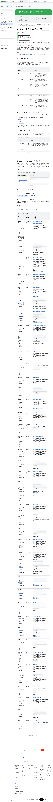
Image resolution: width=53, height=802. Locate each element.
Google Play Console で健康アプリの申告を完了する (31, 54)
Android (16, 768)
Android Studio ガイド (42, 770)
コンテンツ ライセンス (32, 741)
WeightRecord (35, 686)
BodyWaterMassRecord (37, 351)
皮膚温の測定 (21, 567)
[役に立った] (47, 24)
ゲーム (22, 767)
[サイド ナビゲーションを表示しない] (12, 800)
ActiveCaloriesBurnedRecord (38, 539)
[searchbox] (7, 10)
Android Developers (20, 24)
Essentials (26, 24)
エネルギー (22, 546)
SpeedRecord (35, 664)
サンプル (29, 6)
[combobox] (24, 1)
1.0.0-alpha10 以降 (23, 195)
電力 (21, 405)
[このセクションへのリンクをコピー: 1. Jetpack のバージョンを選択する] (35, 189)
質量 (21, 357)
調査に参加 (48, 775)
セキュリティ (17, 772)
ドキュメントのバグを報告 (49, 771)
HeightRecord (35, 639)
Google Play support (49, 773)
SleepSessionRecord (37, 576)
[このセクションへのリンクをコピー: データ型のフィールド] (31, 131)
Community (36, 6)
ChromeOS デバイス (30, 772)
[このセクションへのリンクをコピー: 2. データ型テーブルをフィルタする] (35, 199)
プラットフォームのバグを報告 (49, 768)
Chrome (16, 788)
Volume (22, 292)
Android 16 (36, 768)
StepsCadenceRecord (37, 483)
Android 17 (36, 767)
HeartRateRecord (36, 460)
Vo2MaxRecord (35, 515)
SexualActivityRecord (37, 471)
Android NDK (42, 779)
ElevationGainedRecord (37, 552)
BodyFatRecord (36, 377)
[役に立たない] (49, 24)
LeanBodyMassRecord (37, 697)
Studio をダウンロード (42, 777)
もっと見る (12, 1)
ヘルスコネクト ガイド (9, 6)
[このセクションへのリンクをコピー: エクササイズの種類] (42, 269)
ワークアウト (21, 123)
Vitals (20, 121)
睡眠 (20, 119)
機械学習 (22, 768)
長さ (21, 558)
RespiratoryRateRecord (37, 387)
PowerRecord (35, 709)
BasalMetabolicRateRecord (38, 399)
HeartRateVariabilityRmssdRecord (39, 449)
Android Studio (44, 1)
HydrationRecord (36, 287)
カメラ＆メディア (23, 773)
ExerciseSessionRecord (37, 257)
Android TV (29, 776)
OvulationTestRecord (37, 504)
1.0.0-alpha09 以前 (34, 195)
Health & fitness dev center (7, 4)
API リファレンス (42, 775)
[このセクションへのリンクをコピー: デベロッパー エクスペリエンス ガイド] (40, 112)
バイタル (20, 439)
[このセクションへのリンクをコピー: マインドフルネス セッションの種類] (47, 308)
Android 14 (36, 772)
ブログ (16, 777)
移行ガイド (26, 12)
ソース (16, 774)
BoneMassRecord (36, 720)
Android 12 (36, 775)
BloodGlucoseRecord (37, 616)
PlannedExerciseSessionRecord (39, 336)
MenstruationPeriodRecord (38, 223)
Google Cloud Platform (19, 791)
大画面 (29, 768)
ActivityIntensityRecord (38, 244)
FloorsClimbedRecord (37, 313)
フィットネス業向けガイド (20, 6)
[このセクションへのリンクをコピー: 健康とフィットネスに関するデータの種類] (42, 161)
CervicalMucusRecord (37, 424)
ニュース (16, 775)
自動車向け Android (29, 774)
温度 (21, 370)
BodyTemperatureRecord (37, 363)
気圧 (21, 609)
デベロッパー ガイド (42, 772)
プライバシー (23, 775)
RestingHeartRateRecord (38, 436)
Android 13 (36, 773)
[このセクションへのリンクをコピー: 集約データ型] (39, 254)
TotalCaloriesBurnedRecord (38, 589)
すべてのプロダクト (18, 793)
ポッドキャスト (17, 779)
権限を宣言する (36, 164)
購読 (41, 799)
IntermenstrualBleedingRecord (39, 325)
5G (22, 777)
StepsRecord (35, 481)
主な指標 (20, 365)
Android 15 (36, 770)
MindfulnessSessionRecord (38, 298)
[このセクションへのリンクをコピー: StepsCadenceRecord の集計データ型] (34, 496)
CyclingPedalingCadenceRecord (39, 274)
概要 (2, 6)
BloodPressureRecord (37, 602)
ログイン (50, 1)
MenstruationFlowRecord (37, 221)
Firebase (16, 789)
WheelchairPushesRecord (38, 652)
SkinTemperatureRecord (37, 563)
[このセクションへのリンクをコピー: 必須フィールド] (21, 233)
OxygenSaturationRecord (38, 675)
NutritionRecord (36, 528)
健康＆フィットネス (23, 771)
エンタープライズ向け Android (17, 770)
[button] (7, 28)
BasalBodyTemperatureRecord (38, 412)
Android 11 (36, 777)
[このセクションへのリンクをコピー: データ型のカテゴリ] (29, 58)
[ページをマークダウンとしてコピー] (46, 29)
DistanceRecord (36, 627)
